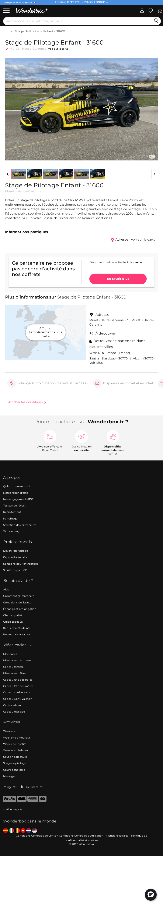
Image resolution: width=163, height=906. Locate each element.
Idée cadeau (11, 654)
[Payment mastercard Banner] (42, 801)
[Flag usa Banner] (34, 830)
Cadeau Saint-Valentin (17, 698)
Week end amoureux (16, 737)
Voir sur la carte (58, 48)
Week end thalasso (15, 750)
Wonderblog (11, 531)
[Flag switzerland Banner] (23, 830)
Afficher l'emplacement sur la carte (45, 332)
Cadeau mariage (14, 711)
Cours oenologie (14, 769)
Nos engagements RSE (18, 499)
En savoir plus (118, 279)
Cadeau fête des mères (18, 686)
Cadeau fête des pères (17, 679)
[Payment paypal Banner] (9, 801)
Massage (9, 776)
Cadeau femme (13, 666)
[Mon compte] (142, 10)
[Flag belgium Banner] (17, 830)
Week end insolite (14, 744)
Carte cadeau (12, 705)
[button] (11, 106)
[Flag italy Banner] (11, 830)
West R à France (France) (109, 353)
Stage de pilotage (14, 763)
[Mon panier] (159, 10)
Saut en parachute (15, 756)
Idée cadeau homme (17, 660)
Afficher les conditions (25, 402)
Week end (9, 731)
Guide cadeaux (12, 621)
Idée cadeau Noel (14, 673)
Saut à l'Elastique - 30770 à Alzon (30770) (122, 358)
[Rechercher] (156, 21)
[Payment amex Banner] (32, 801)
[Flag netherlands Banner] (28, 830)
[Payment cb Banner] (21, 801)
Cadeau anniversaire (16, 692)
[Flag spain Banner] (5, 830)
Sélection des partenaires (19, 525)
